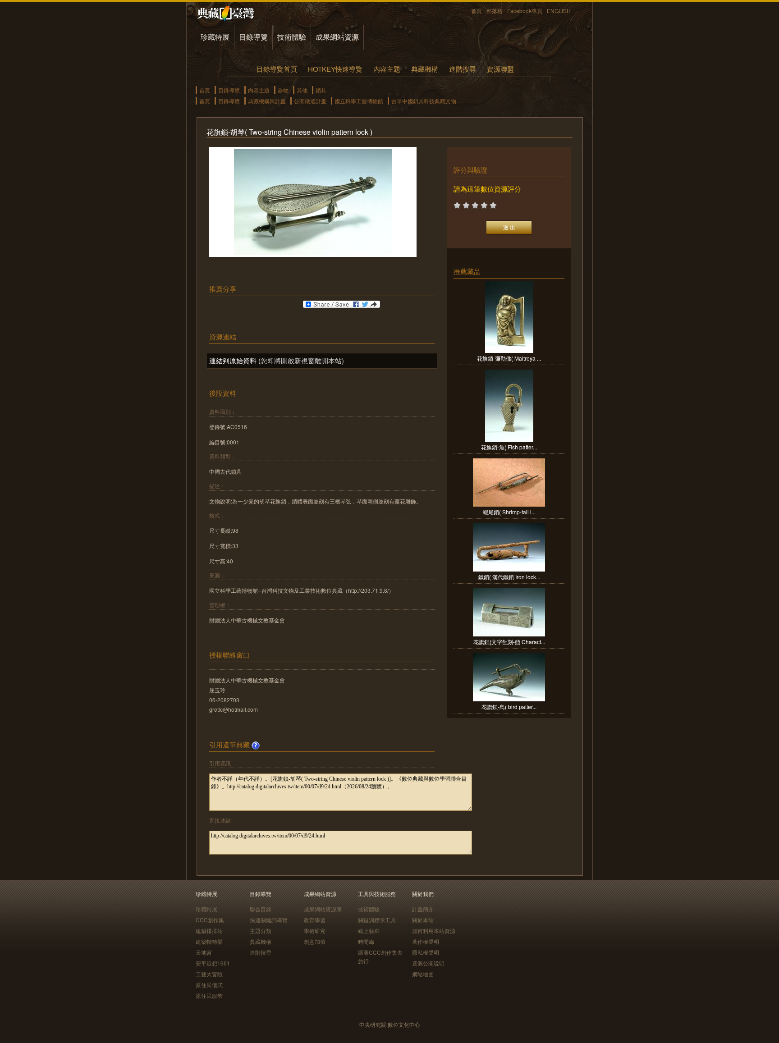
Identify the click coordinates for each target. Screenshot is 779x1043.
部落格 (494, 10)
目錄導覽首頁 (277, 68)
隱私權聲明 (425, 952)
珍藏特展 (215, 37)
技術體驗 (291, 37)
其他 (302, 90)
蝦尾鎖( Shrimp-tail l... (509, 512)
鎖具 (321, 90)
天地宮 (204, 952)
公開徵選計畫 (310, 101)
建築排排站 (209, 930)
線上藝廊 (369, 930)
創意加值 (314, 941)
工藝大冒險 (209, 974)
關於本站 (423, 920)
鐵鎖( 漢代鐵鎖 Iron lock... (509, 577)
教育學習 (314, 920)
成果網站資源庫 (323, 909)
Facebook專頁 (524, 10)
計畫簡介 (423, 909)
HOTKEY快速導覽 (335, 68)
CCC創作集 (210, 920)
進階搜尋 (462, 68)
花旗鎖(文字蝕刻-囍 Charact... (509, 641)
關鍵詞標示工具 (377, 920)
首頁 (476, 10)
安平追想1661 (213, 963)
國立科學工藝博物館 (359, 101)
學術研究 (314, 930)
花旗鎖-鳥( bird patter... (508, 706)
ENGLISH (559, 10)
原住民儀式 (209, 984)
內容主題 (386, 68)
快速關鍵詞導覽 (269, 920)
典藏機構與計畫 (267, 101)
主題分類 (260, 930)
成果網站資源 (337, 37)
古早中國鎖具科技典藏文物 (423, 101)
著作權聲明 (425, 941)
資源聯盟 (500, 68)
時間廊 (366, 941)
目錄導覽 (253, 37)
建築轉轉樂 (209, 941)
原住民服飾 (209, 995)
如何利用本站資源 (433, 930)
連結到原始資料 (233, 360)
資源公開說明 (428, 963)
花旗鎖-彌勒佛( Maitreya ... (509, 358)
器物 (283, 90)
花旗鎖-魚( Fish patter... (509, 447)
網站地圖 (423, 974)
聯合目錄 (260, 909)
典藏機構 (424, 68)
